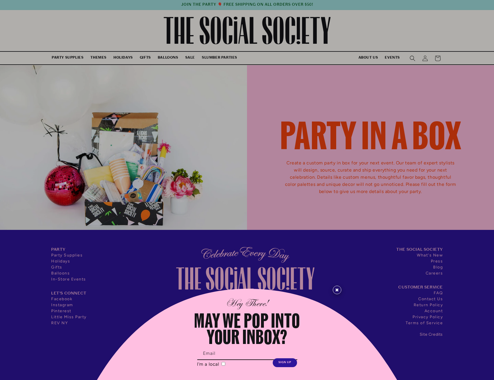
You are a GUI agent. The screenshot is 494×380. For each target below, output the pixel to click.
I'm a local (208, 364)
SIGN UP (284, 362)
